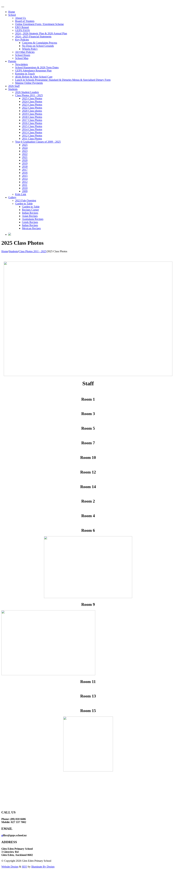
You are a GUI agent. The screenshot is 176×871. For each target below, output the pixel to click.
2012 (25, 181)
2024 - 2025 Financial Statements (33, 36)
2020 (25, 160)
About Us (20, 17)
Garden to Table (24, 203)
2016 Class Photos (32, 123)
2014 (25, 178)
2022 (25, 154)
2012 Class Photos (32, 135)
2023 (25, 151)
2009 (25, 191)
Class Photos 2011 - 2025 (29, 95)
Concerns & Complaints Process (39, 42)
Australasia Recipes (32, 219)
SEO (24, 866)
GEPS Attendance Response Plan (33, 70)
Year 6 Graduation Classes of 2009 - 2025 (38, 141)
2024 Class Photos (32, 101)
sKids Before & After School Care (33, 76)
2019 (25, 163)
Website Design (9, 866)
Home (11, 11)
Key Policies (22, 39)
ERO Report (22, 27)
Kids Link (20, 194)
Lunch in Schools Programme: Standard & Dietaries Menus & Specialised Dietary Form (63, 79)
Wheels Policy (30, 48)
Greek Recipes (30, 222)
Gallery (12, 197)
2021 (25, 157)
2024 (25, 147)
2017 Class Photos (32, 120)
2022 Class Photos (32, 107)
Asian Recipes (30, 215)
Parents (12, 61)
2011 (24, 185)
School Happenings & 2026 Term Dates (37, 67)
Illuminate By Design (42, 866)
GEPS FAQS (22, 30)
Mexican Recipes (31, 228)
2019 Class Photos (32, 113)
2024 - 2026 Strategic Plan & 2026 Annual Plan (41, 33)
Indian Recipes (30, 212)
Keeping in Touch (25, 73)
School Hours (22, 55)
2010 (25, 188)
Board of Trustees (24, 21)
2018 (25, 166)
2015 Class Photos (32, 126)
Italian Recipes (30, 225)
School (12, 14)
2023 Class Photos (32, 104)
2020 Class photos (32, 110)
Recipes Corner (30, 209)
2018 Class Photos (32, 116)
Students (13, 89)
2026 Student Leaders (27, 92)
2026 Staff (14, 86)
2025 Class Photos (32, 98)
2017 (25, 169)
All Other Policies (25, 52)
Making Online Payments (29, 82)
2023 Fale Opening (25, 200)
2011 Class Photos (32, 138)
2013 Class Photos (32, 132)
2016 (25, 172)
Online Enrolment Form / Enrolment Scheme (39, 24)
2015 (25, 175)
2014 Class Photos (32, 129)
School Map (21, 58)
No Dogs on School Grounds (38, 45)
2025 (25, 144)
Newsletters (21, 64)
